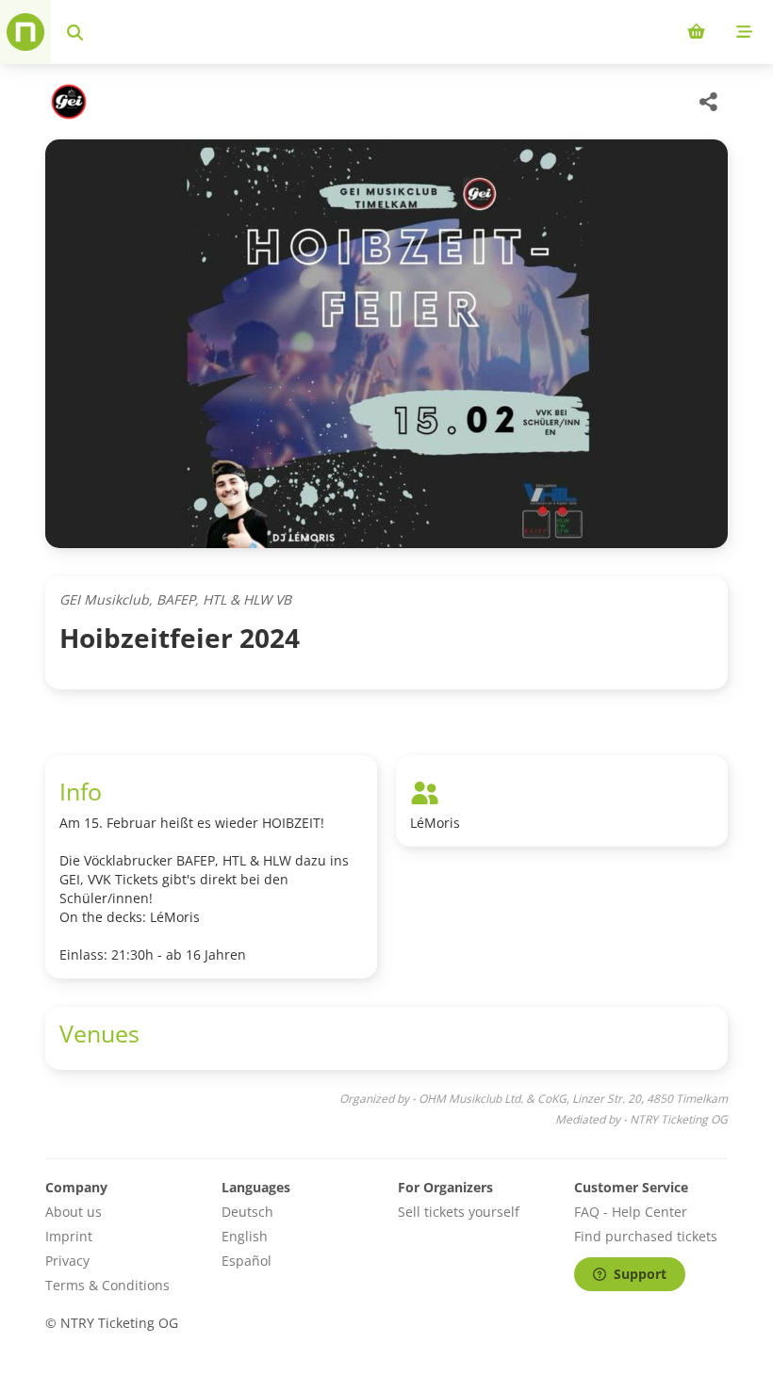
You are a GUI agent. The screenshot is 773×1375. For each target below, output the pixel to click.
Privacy (67, 1261)
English (245, 1236)
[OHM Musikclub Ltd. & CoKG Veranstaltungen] (66, 102)
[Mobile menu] (744, 32)
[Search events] (75, 32)
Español (246, 1261)
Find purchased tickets (645, 1236)
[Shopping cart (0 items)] (696, 32)
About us (73, 1212)
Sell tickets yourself (458, 1212)
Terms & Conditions (107, 1285)
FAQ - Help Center (630, 1212)
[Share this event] (709, 102)
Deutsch (247, 1212)
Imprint (68, 1236)
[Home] (25, 32)
